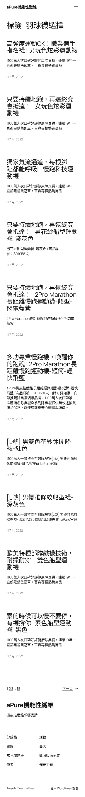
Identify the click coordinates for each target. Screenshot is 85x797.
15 (18, 688)
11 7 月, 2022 (15, 77)
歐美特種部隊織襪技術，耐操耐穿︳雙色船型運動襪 (40, 560)
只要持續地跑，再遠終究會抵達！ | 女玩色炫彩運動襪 (40, 106)
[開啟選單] (75, 7)
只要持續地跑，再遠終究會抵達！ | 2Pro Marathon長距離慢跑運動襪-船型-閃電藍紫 (42, 298)
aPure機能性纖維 (21, 7)
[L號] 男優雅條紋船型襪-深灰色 (40, 501)
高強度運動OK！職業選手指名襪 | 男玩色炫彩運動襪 (42, 47)
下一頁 (70, 688)
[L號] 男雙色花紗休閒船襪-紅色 (39, 445)
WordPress (64, 788)
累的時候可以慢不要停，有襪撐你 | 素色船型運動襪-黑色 (40, 623)
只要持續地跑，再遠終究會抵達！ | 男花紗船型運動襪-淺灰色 (42, 231)
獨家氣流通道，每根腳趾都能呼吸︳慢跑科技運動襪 (40, 169)
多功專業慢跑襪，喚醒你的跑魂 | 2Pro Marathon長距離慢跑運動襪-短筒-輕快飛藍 (42, 367)
